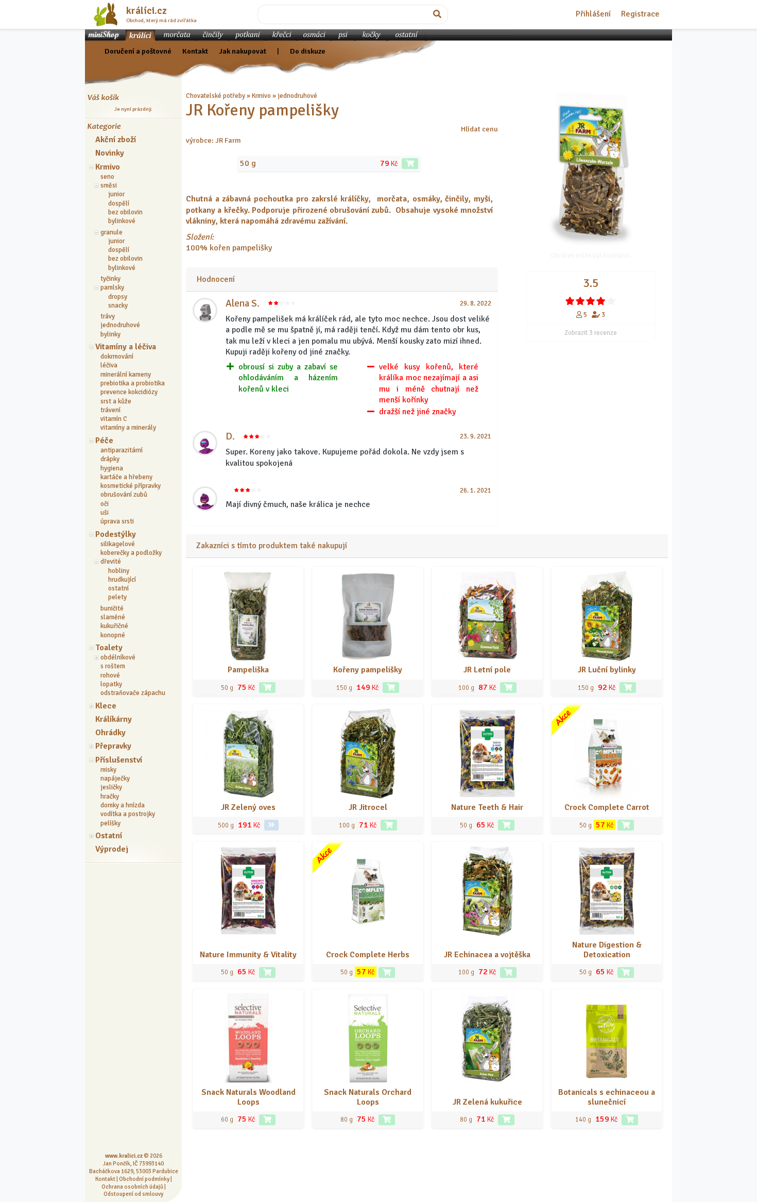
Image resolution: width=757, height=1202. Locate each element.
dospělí (118, 203)
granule (111, 232)
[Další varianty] (271, 825)
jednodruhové (120, 325)
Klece (105, 706)
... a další (330, 96)
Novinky (109, 153)
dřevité (110, 561)
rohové (110, 675)
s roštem (112, 666)
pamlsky (112, 287)
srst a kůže (115, 401)
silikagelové (117, 544)
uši (104, 513)
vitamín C (113, 419)
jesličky (111, 787)
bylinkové (121, 221)
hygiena (111, 468)
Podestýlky (115, 534)
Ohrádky (110, 732)
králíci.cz (146, 11)
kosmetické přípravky (130, 486)
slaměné (112, 617)
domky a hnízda (122, 805)
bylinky (110, 334)
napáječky (115, 778)
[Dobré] (591, 301)
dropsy (117, 297)
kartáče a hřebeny (126, 477)
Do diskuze (307, 51)
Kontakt (195, 51)
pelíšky (110, 823)
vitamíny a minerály (128, 428)
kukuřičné (114, 626)
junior (116, 194)
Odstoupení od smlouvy (133, 1193)
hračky (109, 796)
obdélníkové (117, 657)
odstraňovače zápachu (132, 693)
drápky (109, 459)
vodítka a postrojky (127, 814)
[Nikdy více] (570, 301)
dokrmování (116, 356)
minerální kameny (125, 374)
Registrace (640, 14)
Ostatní (108, 836)
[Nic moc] (580, 301)
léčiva (108, 365)
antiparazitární (121, 450)
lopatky (111, 684)
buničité (112, 608)
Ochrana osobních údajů (132, 1186)
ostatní (118, 588)
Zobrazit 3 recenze (590, 333)
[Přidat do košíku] (410, 163)
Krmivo (107, 167)
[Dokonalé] (611, 301)
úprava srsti (117, 521)
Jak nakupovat (242, 51)
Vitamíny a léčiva (125, 347)
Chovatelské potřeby (215, 96)
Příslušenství (118, 760)
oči (104, 504)
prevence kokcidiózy (129, 392)
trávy (107, 316)
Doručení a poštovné (138, 51)
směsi (108, 185)
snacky (118, 305)
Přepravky (113, 746)
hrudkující (122, 579)
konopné (112, 635)
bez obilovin (125, 212)
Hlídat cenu (479, 128)
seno (107, 177)
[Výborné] (601, 301)
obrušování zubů (123, 494)
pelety (117, 597)
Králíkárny (113, 719)
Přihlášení (593, 14)
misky (108, 770)
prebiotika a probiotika (132, 383)
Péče (104, 440)
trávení (110, 410)
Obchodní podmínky (144, 1178)
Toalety (109, 647)
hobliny (118, 571)
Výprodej (111, 849)
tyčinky (110, 279)
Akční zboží (115, 139)
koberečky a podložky (131, 553)
